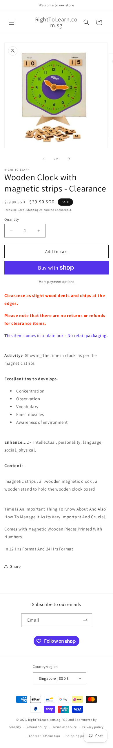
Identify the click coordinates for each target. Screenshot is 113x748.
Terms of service (64, 727)
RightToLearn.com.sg (44, 720)
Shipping (32, 210)
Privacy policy (93, 727)
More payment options (56, 281)
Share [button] (15, 566)
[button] (11, 22)
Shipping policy (78, 736)
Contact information (44, 736)
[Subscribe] (85, 620)
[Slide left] (43, 158)
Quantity (11, 219)
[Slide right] (69, 158)
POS (64, 720)
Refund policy (36, 727)
